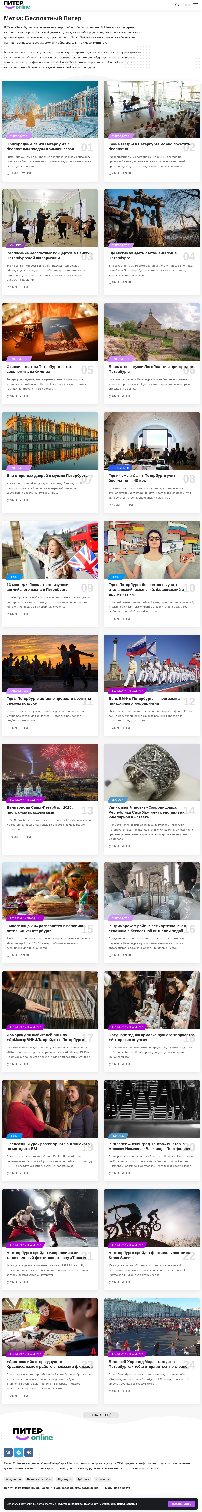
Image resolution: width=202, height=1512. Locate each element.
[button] (181, 1504)
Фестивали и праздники (127, 690)
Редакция (64, 1479)
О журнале (13, 1479)
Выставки (118, 799)
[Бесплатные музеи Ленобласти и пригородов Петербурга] (152, 332)
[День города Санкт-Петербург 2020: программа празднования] (50, 772)
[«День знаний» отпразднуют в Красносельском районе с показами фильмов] (50, 1327)
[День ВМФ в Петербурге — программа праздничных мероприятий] (152, 663)
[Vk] (8, 1452)
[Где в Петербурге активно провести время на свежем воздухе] (50, 663)
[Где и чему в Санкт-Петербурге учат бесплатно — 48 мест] (152, 441)
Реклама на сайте (39, 1479)
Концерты (16, 245)
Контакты (102, 1479)
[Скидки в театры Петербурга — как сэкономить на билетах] (50, 332)
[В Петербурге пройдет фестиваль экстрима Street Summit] (152, 1218)
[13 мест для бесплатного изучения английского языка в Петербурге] (50, 549)
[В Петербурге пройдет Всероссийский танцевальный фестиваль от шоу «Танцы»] (50, 1218)
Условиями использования (119, 1503)
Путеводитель (19, 136)
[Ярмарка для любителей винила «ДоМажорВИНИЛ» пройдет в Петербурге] (50, 1000)
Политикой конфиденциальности (78, 1503)
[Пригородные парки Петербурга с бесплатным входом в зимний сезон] (50, 109)
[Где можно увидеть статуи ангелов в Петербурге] (152, 218)
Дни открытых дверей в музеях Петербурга (47, 476)
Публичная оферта (117, 1487)
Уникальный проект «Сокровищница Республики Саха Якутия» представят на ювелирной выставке (146, 812)
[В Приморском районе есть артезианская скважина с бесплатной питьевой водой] (152, 891)
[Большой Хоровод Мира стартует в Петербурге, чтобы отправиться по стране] (152, 1327)
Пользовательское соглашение (76, 1487)
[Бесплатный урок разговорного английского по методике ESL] (50, 1109)
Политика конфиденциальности (26, 1487)
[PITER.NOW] (17, 5)
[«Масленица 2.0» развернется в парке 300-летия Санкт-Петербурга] (50, 891)
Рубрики (83, 1479)
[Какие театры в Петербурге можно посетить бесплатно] (152, 109)
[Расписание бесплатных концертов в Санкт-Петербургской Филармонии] (50, 218)
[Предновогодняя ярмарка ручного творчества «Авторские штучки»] (152, 1000)
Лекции (14, 577)
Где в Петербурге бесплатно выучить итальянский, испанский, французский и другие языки (146, 589)
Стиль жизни (120, 468)
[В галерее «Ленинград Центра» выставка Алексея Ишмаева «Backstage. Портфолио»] (152, 1109)
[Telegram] (18, 1452)
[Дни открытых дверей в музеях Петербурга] (50, 441)
